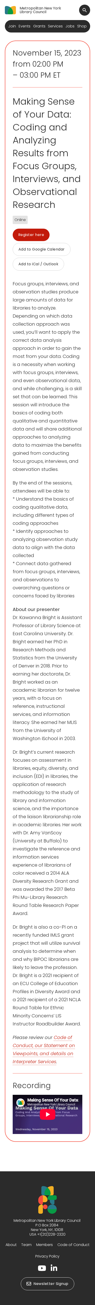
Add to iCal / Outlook (38, 264)
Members (44, 1244)
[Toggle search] (84, 10)
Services (55, 26)
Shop (82, 26)
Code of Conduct (73, 1244)
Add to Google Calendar (41, 249)
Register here (31, 234)
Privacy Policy (47, 1256)
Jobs (69, 26)
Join (12, 26)
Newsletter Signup (50, 1283)
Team (26, 1244)
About (11, 1244)
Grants (39, 26)
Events (24, 26)
